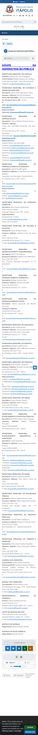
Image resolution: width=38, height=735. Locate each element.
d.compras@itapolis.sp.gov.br (19, 145)
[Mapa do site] (29, 15)
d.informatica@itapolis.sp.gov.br (22, 148)
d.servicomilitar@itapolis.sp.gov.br (19, 619)
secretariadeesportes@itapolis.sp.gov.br (20, 358)
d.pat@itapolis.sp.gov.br (14, 198)
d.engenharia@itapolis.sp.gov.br (22, 465)
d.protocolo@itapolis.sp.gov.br (21, 160)
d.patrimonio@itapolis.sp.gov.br (22, 153)
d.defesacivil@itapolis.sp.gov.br (18, 592)
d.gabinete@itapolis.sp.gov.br (20, 84)
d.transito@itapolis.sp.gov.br (17, 608)
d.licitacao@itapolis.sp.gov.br (19, 150)
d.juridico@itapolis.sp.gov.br (17, 219)
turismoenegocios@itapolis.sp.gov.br (20, 556)
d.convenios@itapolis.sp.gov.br (21, 463)
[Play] (17, 657)
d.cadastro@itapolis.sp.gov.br (19, 379)
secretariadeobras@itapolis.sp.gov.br (20, 410)
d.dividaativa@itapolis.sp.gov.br (22, 386)
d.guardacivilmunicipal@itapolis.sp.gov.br (20, 577)
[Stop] (21, 657)
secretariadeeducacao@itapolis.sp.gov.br (17, 339)
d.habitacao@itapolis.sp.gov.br (21, 460)
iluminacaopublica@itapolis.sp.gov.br (21, 470)
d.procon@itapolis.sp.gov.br (18, 196)
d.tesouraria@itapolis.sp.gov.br (21, 391)
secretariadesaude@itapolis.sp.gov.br (20, 489)
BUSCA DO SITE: (7, 19)
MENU (5, 33)
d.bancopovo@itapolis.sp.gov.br (17, 193)
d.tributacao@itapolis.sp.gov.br (21, 394)
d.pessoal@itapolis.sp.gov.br (20, 158)
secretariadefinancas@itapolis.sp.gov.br (21, 374)
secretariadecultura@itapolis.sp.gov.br (21, 243)
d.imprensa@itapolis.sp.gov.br (22, 112)
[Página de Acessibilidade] (32, 15)
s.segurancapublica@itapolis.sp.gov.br (20, 510)
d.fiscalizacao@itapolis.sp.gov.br (22, 389)
